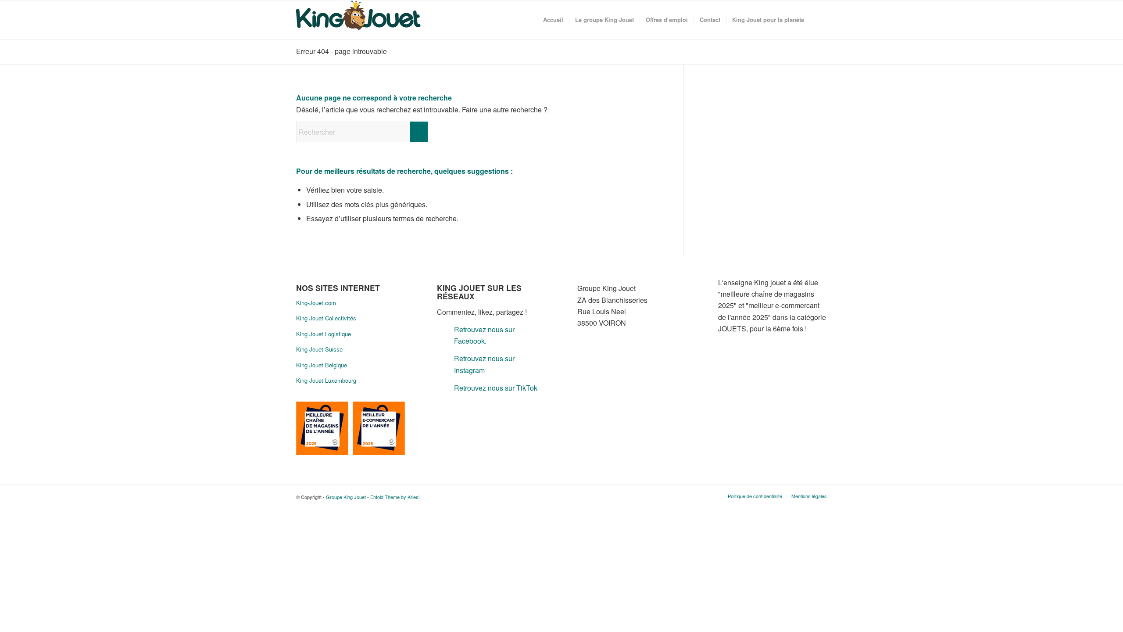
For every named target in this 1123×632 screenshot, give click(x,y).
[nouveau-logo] (358, 19)
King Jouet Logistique (323, 334)
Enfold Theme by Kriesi (394, 496)
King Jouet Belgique (321, 365)
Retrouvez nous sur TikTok (495, 388)
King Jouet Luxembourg (326, 380)
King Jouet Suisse (319, 349)
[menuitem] (553, 19)
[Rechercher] (818, 19)
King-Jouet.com (316, 302)
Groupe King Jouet (346, 496)
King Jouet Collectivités (326, 318)
